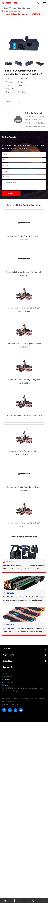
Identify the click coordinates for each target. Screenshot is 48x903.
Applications (8, 655)
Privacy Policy (14, 704)
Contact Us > (11, 101)
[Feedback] (33, 900)
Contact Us (7, 667)
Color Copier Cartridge (12, 11)
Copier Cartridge (24, 8)
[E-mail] (24, 900)
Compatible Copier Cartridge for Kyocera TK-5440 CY (22, 14)
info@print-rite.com (8, 682)
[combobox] (24, 176)
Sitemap (5, 704)
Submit (11, 193)
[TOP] (43, 900)
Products (13, 8)
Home (6, 8)
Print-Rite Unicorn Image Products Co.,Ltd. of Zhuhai (28, 698)
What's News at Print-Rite (24, 536)
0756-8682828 (7, 676)
